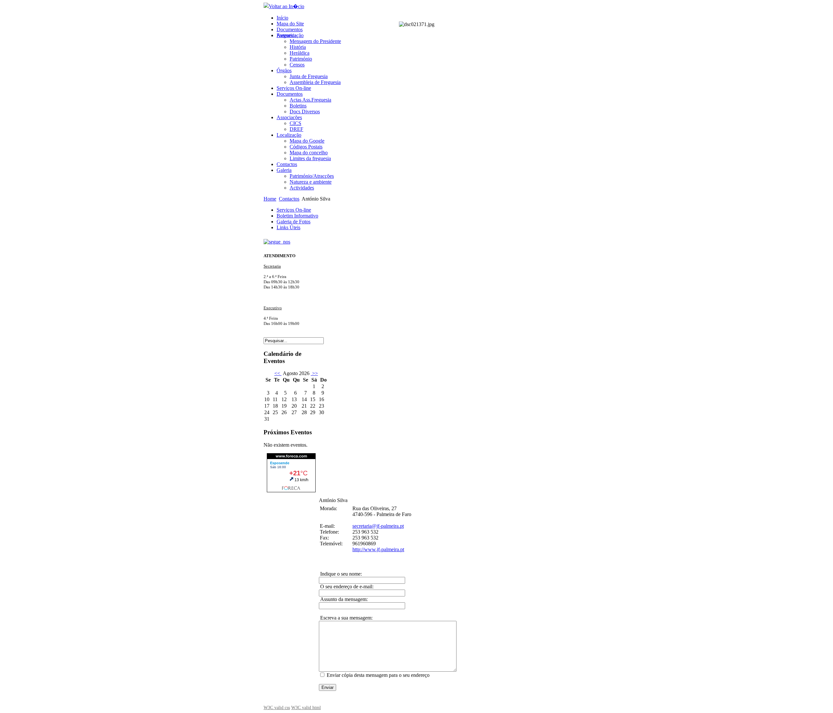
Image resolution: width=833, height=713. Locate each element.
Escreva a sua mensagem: (346, 618)
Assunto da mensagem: (343, 599)
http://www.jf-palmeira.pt (378, 549)
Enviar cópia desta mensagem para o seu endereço (378, 675)
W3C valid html (306, 707)
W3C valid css (277, 707)
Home (270, 199)
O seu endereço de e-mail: (346, 586)
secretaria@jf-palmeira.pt (378, 526)
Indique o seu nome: (340, 574)
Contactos (289, 199)
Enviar (327, 687)
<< (277, 373)
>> (314, 373)
